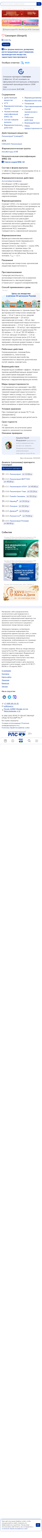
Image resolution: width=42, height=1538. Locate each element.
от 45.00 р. (9, 481)
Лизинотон (15, 516)
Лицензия (5, 680)
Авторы (5, 686)
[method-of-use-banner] (20, 13)
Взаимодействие (32, 123)
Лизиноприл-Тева (18, 491)
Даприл (14, 511)
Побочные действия (29, 118)
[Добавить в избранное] (3, 35)
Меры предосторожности (33, 127)
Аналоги (6, 44)
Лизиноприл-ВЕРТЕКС (20, 479)
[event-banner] (21, 593)
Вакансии (5, 683)
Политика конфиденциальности (15, 724)
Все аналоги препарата (12, 468)
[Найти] (39, 4)
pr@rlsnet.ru (8, 706)
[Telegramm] (9, 697)
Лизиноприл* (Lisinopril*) (12, 136)
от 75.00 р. (27, 516)
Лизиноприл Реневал (19, 521)
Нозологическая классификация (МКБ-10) (11, 114)
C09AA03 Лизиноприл (12, 144)
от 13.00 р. (27, 474)
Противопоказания (33, 106)
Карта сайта (6, 677)
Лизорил (13, 506)
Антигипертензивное (11, 181)
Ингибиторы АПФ (25, 29)
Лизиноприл (15, 474)
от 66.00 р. (9, 523)
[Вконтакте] (4, 697)
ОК (38, 1525)
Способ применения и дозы (30, 112)
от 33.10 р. (32, 491)
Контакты (5, 674)
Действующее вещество (10, 99)
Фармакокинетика (32, 100)
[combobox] (19, 4)
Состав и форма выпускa (11, 121)
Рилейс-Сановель (17, 496)
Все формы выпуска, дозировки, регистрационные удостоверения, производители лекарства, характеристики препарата (18, 53)
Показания (29, 103)
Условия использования (11, 723)
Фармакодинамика (32, 97)
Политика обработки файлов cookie (16, 728)
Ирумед (14, 501)
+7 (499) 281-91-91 (11, 703)
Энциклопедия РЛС (11, 29)
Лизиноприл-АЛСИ (18, 486)
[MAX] (14, 697)
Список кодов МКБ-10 (14, 162)
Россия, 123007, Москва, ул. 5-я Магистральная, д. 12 (16, 710)
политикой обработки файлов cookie (14, 1529)
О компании (6, 671)
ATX (6, 103)
